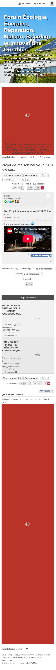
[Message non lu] (5, 217)
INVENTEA (32, 663)
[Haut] (51, 260)
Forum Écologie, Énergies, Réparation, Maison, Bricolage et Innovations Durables (28, 33)
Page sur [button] (14, 187)
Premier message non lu (21, 184)
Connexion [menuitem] (42, 3)
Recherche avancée (28, 180)
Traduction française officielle (14, 658)
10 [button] (28, 188)
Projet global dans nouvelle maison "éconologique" (11, 311)
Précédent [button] (19, 187)
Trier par (18, 274)
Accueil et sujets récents (12, 649)
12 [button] (35, 188)
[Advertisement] (28, 115)
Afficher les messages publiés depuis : (18, 269)
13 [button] (39, 188)
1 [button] (22, 188)
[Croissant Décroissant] (29, 279)
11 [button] (32, 188)
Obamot (6, 330)
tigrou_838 (6, 366)
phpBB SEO (7, 660)
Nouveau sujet (11, 175)
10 (20, 358)
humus (7, 196)
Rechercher (23, 180)
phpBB (17, 655)
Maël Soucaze (35, 658)
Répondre (30, 175)
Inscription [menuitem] (26, 3)
